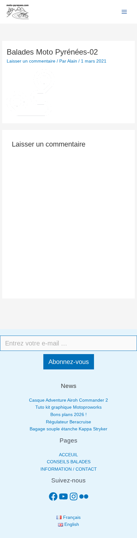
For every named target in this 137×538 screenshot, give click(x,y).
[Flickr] (84, 496)
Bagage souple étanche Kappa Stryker (68, 429)
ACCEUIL (68, 454)
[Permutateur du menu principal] (124, 12)
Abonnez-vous (68, 361)
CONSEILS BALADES (68, 461)
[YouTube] (63, 496)
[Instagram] (73, 496)
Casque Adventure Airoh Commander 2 (68, 400)
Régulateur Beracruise (68, 422)
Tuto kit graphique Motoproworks (68, 407)
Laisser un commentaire (31, 61)
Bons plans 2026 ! (68, 414)
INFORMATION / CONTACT (68, 469)
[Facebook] (53, 496)
